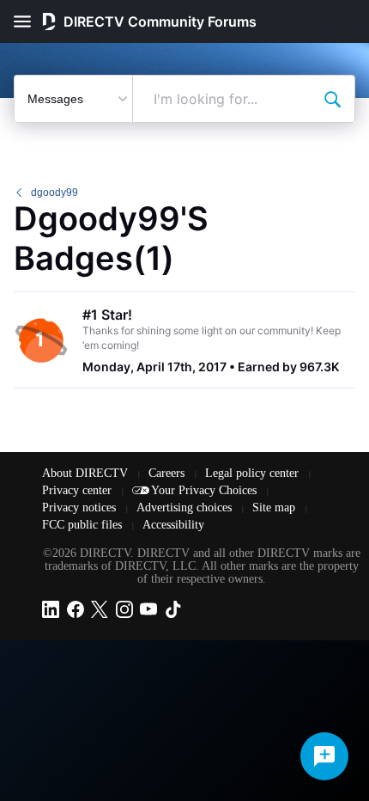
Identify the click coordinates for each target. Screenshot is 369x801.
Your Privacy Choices (205, 490)
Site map (275, 507)
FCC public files (83, 524)
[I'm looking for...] (332, 99)
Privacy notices (80, 507)
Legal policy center (253, 473)
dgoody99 (54, 192)
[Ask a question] (324, 756)
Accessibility (173, 524)
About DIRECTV (86, 473)
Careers (168, 473)
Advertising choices (185, 507)
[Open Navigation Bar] (27, 21)
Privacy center (78, 490)
